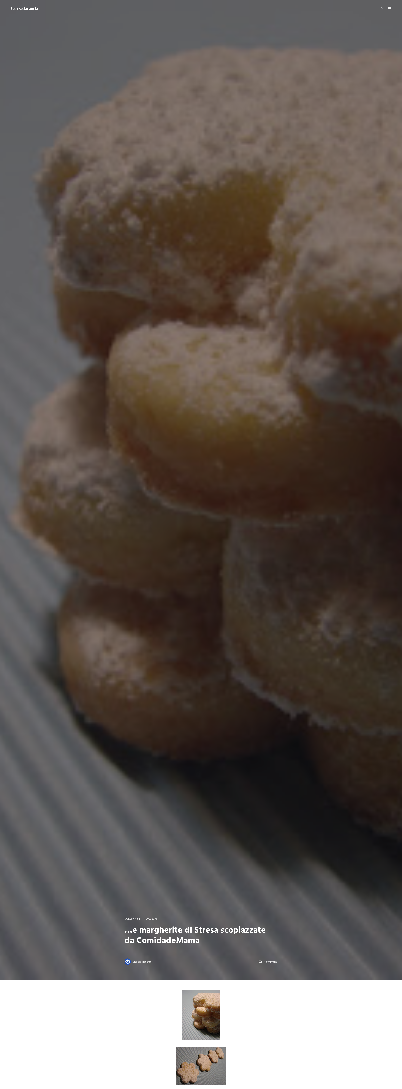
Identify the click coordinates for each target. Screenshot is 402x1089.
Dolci (128, 919)
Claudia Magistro (142, 962)
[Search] (382, 9)
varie (136, 919)
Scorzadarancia (24, 9)
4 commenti (270, 962)
